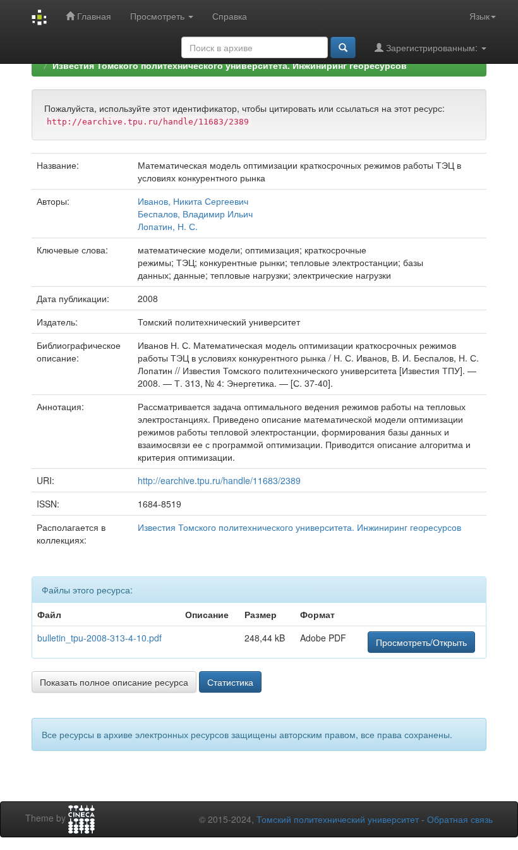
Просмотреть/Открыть (421, 642)
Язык (479, 15)
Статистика (230, 682)
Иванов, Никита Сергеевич (193, 201)
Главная (93, 15)
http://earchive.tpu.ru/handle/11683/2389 (219, 480)
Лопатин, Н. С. (168, 226)
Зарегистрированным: (431, 47)
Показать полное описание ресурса (114, 682)
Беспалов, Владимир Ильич (195, 213)
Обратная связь (460, 819)
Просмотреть (158, 15)
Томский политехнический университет (337, 819)
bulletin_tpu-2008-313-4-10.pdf (99, 637)
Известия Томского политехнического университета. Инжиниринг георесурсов (229, 65)
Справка (229, 15)
